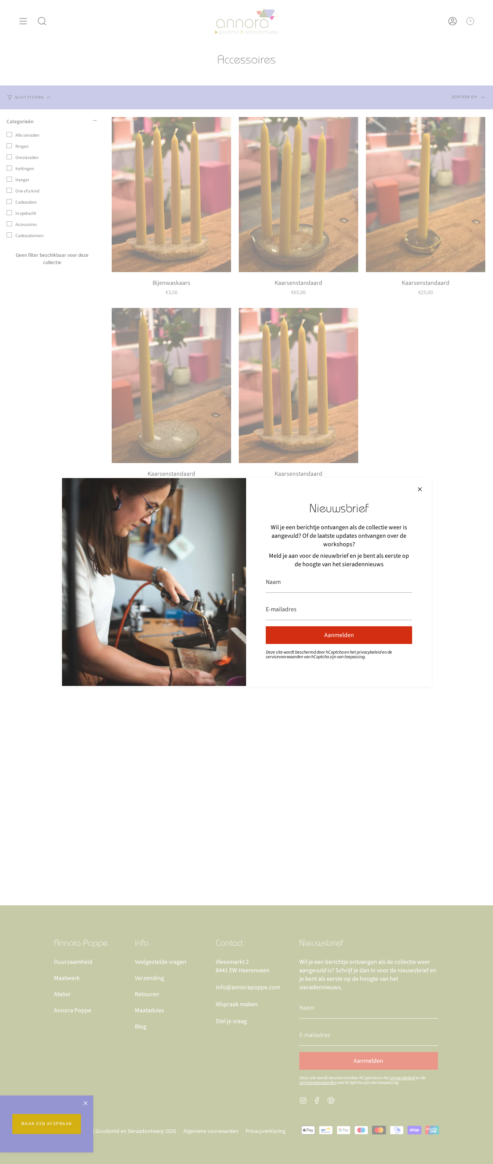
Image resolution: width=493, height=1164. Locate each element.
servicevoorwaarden (284, 657)
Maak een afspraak (46, 1124)
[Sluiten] (420, 489)
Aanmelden (339, 635)
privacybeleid (369, 652)
